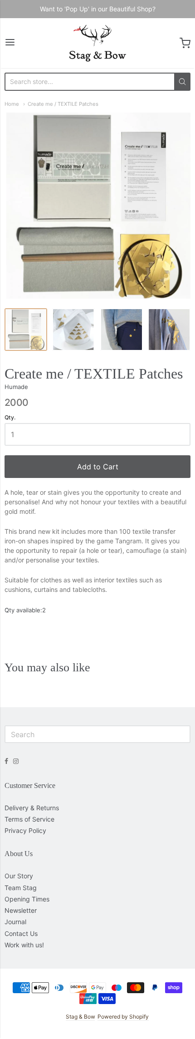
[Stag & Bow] (98, 43)
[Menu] (10, 43)
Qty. (10, 417)
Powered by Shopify (123, 1016)
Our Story (19, 876)
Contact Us (21, 933)
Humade (16, 386)
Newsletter (21, 910)
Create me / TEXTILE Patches (63, 104)
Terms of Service (29, 819)
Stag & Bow (80, 1016)
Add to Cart (97, 466)
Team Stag (21, 887)
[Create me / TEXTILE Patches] (26, 329)
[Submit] (182, 82)
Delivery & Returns (32, 808)
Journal (15, 922)
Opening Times (27, 899)
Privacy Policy (25, 830)
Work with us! (24, 945)
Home (12, 104)
